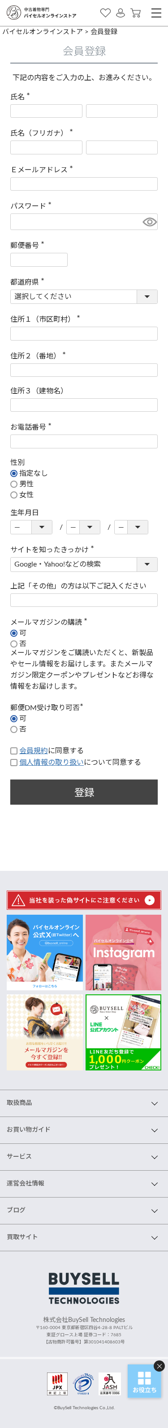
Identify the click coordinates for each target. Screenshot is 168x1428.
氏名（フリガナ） (43, 133)
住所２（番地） (39, 356)
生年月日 (24, 512)
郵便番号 (29, 245)
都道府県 (29, 282)
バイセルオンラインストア (42, 32)
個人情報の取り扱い (51, 762)
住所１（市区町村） (47, 319)
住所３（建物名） (39, 391)
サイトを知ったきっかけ (54, 550)
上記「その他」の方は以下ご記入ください (78, 586)
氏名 (22, 97)
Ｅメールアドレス (43, 170)
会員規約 (33, 750)
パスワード (32, 206)
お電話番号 (32, 427)
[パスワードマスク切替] (148, 222)
